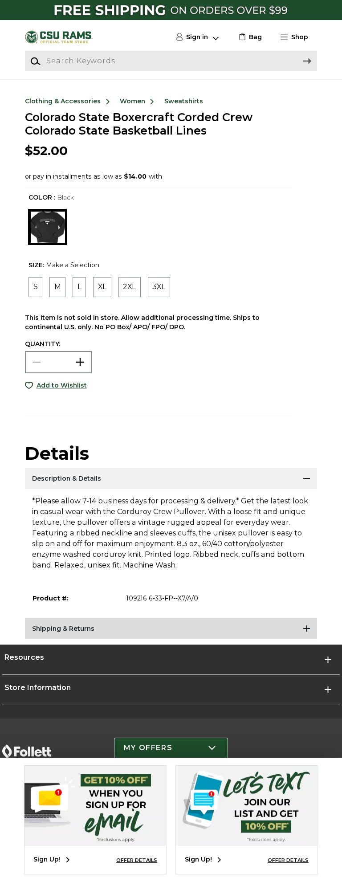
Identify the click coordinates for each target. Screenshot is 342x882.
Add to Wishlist (62, 385)
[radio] (35, 287)
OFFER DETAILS (136, 860)
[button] (298, 37)
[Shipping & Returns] (171, 629)
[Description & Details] (171, 479)
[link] (249, 37)
